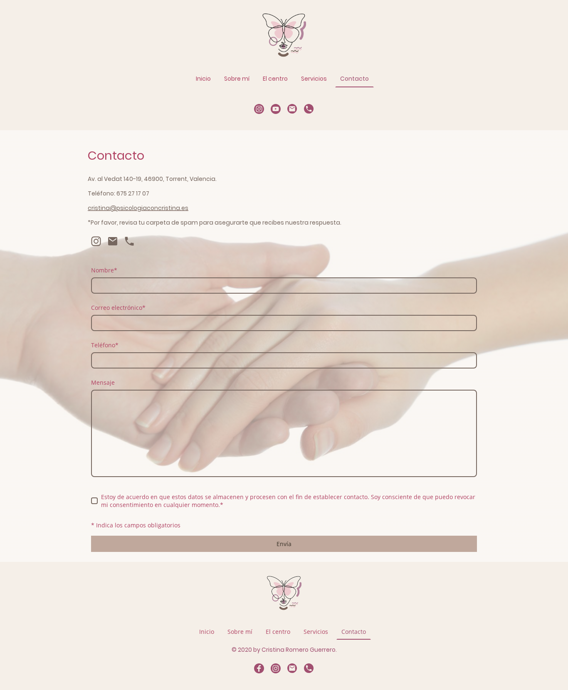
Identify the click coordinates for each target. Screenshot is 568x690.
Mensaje (103, 382)
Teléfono (105, 345)
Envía (284, 544)
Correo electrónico (118, 308)
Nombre (104, 270)
